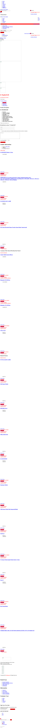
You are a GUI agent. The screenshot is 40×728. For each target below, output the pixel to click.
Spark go (2, 533)
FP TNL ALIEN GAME (5, 359)
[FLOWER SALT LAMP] (18, 219)
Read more (2, 223)
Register (3, 6)
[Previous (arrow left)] (0, 727)
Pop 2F (2, 580)
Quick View (2, 171)
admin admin (7, 146)
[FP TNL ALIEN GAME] (13, 376)
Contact (3, 22)
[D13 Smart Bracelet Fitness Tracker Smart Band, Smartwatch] (21, 244)
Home (3, 1)
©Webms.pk (8, 675)
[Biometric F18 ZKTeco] (18, 297)
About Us (4, 4)
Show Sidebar (3, 37)
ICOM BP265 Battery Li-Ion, (6, 152)
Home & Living (5, 35)
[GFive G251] (10, 349)
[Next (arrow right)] (1, 727)
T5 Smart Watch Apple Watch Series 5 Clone (10, 559)
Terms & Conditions (5, 692)
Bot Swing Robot (4, 606)
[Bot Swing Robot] (18, 623)
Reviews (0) (4, 103)
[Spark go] (18, 552)
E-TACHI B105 (3, 458)
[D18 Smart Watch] (21, 400)
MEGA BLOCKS (4, 434)
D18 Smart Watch (4, 384)
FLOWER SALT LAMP (5, 201)
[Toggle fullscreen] (2, 726)
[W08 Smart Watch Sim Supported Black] (13, 526)
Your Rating (2, 140)
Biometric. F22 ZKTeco (5, 305)
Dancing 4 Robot (4, 484)
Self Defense (4, 685)
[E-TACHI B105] (18, 477)
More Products (4, 105)
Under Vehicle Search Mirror (6, 254)
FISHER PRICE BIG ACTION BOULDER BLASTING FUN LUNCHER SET (17, 630)
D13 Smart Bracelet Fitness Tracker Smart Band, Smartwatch (13, 227)
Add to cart (2, 173)
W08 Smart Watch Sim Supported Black (9, 509)
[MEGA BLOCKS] (13, 451)
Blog (3, 3)
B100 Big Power (3, 408)
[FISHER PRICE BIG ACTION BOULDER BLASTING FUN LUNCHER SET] (13, 647)
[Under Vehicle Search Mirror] (10, 272)
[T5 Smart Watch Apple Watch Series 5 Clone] (11, 572)
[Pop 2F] (18, 598)
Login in (3, 5)
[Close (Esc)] (0, 726)
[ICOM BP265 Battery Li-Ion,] (10, 170)
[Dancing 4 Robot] (18, 501)
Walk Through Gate (5, 27)
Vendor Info (4, 104)
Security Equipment (3, 252)
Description (4, 102)
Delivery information (5, 693)
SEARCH (2, 32)
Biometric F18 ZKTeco (5, 280)
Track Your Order (27, 33)
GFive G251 (3, 330)
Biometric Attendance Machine (7, 26)
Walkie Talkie (4, 25)
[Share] (1, 726)
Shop (3, 2)
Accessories (4, 28)
